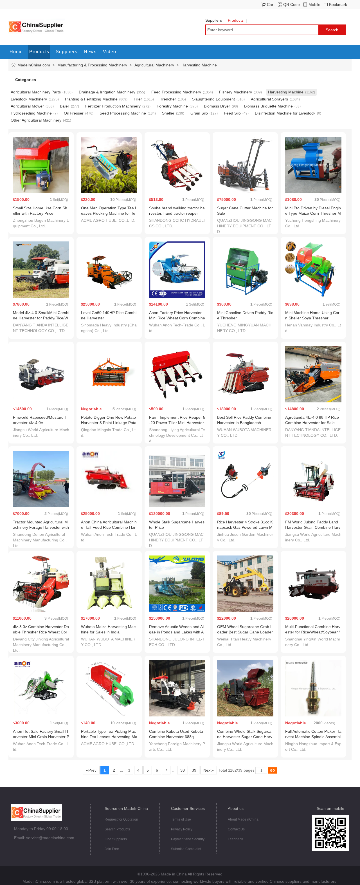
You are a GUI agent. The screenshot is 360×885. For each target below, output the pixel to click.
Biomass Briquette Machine (268, 106)
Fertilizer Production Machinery (113, 106)
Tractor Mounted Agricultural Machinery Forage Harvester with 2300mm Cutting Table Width (41, 527)
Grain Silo (199, 113)
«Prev (91, 770)
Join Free (112, 849)
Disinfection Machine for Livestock (285, 113)
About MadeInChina (243, 819)
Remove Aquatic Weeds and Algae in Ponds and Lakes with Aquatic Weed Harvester (176, 632)
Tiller (138, 99)
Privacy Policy (181, 829)
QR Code (291, 4)
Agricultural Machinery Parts (36, 92)
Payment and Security (187, 839)
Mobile (314, 4)
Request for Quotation (121, 819)
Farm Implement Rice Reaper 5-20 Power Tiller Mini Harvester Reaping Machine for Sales (177, 422)
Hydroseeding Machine (31, 113)
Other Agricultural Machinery (36, 120)
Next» (208, 770)
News (90, 51)
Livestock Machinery (29, 99)
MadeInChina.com (33, 65)
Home (16, 51)
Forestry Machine (172, 106)
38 (182, 770)
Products (236, 20)
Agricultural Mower (27, 106)
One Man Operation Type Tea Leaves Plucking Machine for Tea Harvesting (109, 213)
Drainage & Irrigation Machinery (107, 92)
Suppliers (213, 20)
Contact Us (236, 829)
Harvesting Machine (199, 65)
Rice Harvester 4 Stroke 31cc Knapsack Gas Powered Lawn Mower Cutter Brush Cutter (245, 527)
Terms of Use (181, 819)
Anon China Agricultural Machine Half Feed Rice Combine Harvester (109, 527)
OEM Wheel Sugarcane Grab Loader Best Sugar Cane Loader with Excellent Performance (245, 632)
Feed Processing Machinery (176, 92)
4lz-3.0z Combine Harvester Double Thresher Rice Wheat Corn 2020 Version (41, 632)
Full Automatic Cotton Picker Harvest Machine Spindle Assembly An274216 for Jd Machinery (313, 736)
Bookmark (338, 4)
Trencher (168, 99)
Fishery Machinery (235, 92)
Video (109, 51)
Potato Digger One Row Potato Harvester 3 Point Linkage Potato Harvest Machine (108, 422)
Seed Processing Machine (123, 113)
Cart (270, 4)
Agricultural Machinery (154, 65)
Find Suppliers (116, 839)
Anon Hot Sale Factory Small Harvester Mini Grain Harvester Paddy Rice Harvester (41, 736)
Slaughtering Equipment (213, 99)
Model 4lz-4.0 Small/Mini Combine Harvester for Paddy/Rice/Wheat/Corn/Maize (41, 318)
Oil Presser (74, 113)
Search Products (117, 829)
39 (194, 770)
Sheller (168, 113)
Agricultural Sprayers (269, 99)
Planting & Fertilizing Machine (91, 99)
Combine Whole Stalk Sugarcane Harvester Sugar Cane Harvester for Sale (244, 736)
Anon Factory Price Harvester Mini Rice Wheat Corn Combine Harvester (177, 318)
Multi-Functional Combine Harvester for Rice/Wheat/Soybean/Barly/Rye (312, 632)
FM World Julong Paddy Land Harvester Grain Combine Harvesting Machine (312, 527)
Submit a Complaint (186, 849)
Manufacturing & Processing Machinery (92, 65)
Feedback (235, 839)
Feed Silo (232, 113)
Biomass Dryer (217, 106)
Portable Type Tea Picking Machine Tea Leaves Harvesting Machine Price (109, 736)
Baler (64, 106)
